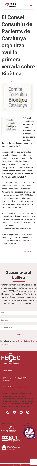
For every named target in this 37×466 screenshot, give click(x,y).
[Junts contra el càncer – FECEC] (10, 4)
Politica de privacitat (13, 465)
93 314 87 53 (7, 371)
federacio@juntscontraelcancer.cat (15, 387)
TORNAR (27, 252)
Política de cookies (23, 465)
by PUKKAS (32, 465)
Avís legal (4, 465)
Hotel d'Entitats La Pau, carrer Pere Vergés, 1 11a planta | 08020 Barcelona (15, 378)
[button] (31, 4)
